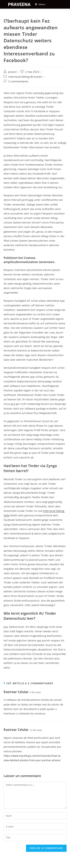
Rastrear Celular (16, 692)
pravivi (12, 72)
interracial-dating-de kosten (25, 76)
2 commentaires (18, 81)
